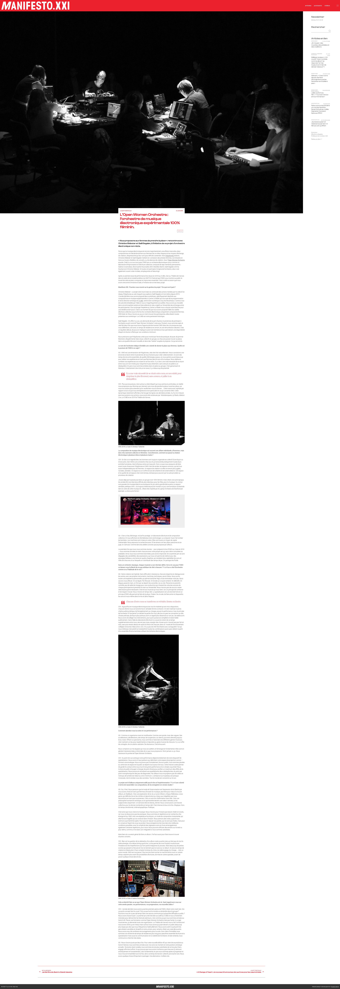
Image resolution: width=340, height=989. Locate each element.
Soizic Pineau (315, 91)
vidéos (327, 6)
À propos (314, 132)
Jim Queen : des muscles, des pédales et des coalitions (320, 45)
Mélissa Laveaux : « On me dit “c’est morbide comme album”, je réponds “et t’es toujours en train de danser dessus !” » (319, 62)
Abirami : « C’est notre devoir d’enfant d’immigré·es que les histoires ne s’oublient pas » (319, 79)
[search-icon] (333, 5)
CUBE (141, 301)
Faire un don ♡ (316, 139)
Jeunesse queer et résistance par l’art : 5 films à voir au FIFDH (319, 124)
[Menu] (338, 5)
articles (308, 6)
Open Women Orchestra (176, 260)
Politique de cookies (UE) (319, 136)
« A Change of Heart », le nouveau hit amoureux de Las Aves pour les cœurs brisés (228, 972)
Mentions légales (317, 134)
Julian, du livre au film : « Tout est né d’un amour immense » (319, 95)
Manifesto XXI (315, 103)
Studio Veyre (335, 986)
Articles (180, 231)
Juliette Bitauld (125, 210)
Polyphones (169, 256)
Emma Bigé (314, 41)
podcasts (318, 6)
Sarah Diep (314, 73)
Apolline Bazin (46, 970)
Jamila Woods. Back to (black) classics (57, 972)
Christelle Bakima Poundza (316, 54)
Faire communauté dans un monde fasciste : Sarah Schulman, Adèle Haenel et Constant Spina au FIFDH (320, 109)
